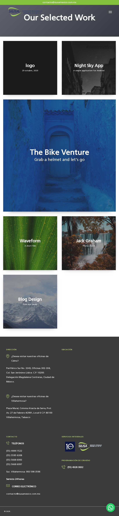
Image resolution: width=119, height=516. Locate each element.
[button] (110, 11)
